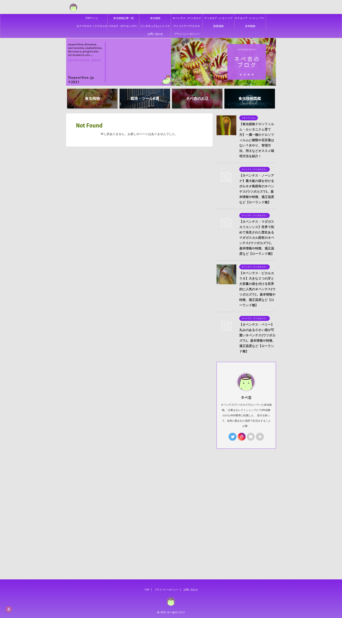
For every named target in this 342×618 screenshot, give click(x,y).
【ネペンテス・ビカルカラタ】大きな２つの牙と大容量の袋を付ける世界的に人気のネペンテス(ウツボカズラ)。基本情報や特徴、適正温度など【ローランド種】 (257, 289)
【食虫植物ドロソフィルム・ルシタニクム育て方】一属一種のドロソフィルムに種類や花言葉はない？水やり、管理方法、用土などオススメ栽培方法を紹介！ (256, 140)
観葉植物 (218, 26)
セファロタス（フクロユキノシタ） (91, 27)
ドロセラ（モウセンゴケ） (123, 26)
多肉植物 (250, 26)
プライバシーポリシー (187, 33)
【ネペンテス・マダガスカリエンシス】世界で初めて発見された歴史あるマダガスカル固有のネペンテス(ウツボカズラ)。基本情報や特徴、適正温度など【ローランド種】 (256, 238)
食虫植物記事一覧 (123, 18)
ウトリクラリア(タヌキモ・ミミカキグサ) (186, 27)
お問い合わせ (155, 33)
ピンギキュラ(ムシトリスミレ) (155, 27)
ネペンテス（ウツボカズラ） (187, 19)
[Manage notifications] (9, 609)
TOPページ (91, 18)
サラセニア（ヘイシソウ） (250, 18)
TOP (146, 589)
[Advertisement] (246, 510)
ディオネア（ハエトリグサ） (218, 19)
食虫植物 (155, 18)
